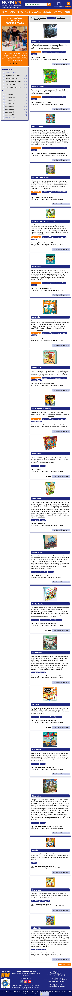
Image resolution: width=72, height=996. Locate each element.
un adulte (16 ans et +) (13, 87)
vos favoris (61, 18)
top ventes (42, 18)
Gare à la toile (38, 86)
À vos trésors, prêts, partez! (43, 221)
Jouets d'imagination (36, 11)
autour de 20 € (10, 103)
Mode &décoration (47, 11)
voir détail (55, 49)
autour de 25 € (10, 106)
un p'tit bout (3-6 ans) (12, 76)
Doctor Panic (37, 653)
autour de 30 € (10, 109)
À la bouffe (36, 750)
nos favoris (51, 18)
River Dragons (38, 126)
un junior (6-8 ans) (11, 79)
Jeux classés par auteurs (14, 19)
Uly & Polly (36, 499)
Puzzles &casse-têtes (57, 11)
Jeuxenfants (12, 11)
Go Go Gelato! (37, 604)
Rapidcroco (36, 367)
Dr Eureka (36, 704)
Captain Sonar (38, 41)
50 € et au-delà (10, 118)
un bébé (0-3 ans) (11, 73)
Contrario (36, 317)
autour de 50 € (10, 115)
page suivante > (64, 964)
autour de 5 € (9, 94)
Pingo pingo (37, 796)
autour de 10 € (10, 97)
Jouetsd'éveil (27, 11)
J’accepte (44, 994)
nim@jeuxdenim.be (58, 986)
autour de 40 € (10, 112)
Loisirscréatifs (20, 11)
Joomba (35, 850)
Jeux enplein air (67, 11)
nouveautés (36, 20)
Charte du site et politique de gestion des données (25, 988)
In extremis (36, 890)
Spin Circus (36, 453)
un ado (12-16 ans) (11, 84)
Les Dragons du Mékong (41, 408)
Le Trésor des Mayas (40, 177)
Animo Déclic (37, 928)
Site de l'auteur (15, 63)
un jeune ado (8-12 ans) (13, 81)
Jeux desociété (4, 11)
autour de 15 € (10, 100)
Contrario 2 (36, 267)
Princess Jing (37, 552)
